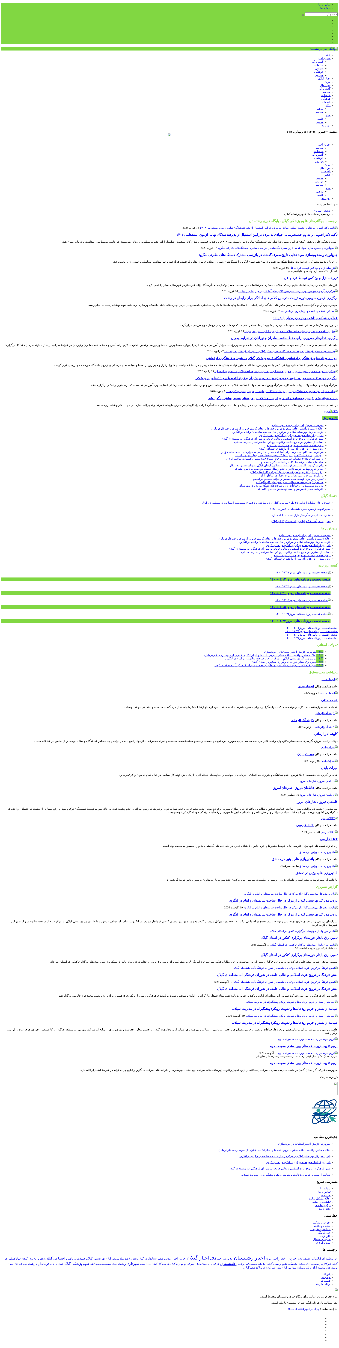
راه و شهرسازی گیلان (253, 1264)
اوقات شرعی (323, 1283)
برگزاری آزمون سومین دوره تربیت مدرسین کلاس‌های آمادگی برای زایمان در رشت (281, 298)
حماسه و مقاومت (320, 1229)
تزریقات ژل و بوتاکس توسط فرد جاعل (311, 278)
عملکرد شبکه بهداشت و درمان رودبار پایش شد (305, 318)
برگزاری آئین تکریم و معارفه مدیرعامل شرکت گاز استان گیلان (286, 472)
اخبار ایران (272, 1258)
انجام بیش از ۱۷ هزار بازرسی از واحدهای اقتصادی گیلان (291, 448)
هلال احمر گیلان (273, 1268)
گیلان (246, 1267)
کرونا (262, 1267)
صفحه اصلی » (322, 210)
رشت (241, 1264)
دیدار (264, 1264)
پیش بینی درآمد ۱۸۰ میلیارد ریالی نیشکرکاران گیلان (301, 521)
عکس (327, 105)
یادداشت (326, 101)
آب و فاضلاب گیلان (306, 1259)
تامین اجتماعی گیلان (59, 1258)
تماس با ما (324, 4)
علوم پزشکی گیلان (77, 1264)
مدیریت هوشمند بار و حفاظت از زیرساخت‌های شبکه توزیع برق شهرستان (281, 485)
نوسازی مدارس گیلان (293, 1267)
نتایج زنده (325, 1235)
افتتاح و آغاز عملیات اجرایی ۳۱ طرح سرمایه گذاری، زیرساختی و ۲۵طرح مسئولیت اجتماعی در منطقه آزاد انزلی (266, 502)
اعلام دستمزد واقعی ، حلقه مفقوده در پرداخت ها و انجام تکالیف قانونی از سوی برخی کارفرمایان (267, 428)
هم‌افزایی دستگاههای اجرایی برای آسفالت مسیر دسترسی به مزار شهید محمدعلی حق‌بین (272, 452)
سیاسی (319, 68)
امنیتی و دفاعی (322, 1225)
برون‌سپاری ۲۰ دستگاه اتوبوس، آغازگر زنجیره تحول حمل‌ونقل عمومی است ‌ (279, 455)
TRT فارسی (305, 825)
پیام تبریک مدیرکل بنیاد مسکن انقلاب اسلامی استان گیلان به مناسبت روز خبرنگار (276, 465)
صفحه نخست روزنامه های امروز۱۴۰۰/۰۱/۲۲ (311, 637)
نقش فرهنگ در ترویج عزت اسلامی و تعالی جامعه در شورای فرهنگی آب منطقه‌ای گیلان (272, 438)
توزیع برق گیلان (31, 1258)
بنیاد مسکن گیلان (115, 1258)
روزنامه (326, 125)
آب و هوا (326, 1277)
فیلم (328, 115)
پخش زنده (325, 1208)
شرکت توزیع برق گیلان (182, 1264)
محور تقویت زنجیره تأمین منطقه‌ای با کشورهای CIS (300, 508)
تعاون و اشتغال (322, 1239)
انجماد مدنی (306, 686)
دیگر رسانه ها (323, 1205)
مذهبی (319, 108)
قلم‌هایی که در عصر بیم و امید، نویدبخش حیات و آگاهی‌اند (290, 488)
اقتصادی (318, 65)
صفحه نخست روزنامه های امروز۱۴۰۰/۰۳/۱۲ (311, 627)
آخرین (327, 411)
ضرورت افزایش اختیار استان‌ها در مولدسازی (297, 425)
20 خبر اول (330, 418)
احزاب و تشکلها (322, 1222)
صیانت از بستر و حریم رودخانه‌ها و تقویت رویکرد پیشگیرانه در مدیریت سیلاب (278, 441)
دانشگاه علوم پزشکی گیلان (282, 1264)
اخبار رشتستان (249, 1258)
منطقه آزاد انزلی (315, 1267)
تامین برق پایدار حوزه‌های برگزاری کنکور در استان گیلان (291, 435)
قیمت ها (326, 1280)
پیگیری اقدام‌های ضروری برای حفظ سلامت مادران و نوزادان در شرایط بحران (284, 338)
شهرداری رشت (128, 1264)
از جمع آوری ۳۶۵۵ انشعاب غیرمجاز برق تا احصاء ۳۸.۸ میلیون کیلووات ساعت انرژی (274, 458)
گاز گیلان (254, 1268)
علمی (320, 118)
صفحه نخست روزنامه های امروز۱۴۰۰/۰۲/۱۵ (311, 634)
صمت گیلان (95, 1264)
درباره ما (325, 7)
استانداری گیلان (147, 1258)
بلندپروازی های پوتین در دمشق (293, 859)
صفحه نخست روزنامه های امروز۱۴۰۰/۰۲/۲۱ (311, 631)
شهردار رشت (145, 1264)
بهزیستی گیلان (95, 1258)
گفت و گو (317, 61)
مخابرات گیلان (20, 1264)
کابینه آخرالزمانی (302, 720)
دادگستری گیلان (304, 1264)
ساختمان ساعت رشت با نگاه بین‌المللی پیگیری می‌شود (291, 462)
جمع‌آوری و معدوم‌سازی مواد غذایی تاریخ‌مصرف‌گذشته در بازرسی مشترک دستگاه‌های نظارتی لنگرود (268, 255)
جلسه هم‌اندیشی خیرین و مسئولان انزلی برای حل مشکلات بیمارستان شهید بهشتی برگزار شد (273, 398)
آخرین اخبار (324, 58)
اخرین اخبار (179, 1258)
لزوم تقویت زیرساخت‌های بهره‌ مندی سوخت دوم (295, 445)
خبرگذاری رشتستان (321, 1264)
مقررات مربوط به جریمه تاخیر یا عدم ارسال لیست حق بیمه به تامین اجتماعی (278, 468)
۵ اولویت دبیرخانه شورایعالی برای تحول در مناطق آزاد (292, 475)
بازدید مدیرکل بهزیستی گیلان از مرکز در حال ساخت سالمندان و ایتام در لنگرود (277, 431)
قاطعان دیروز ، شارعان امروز (293, 788)
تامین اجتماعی (79, 1259)
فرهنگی (318, 71)
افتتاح (133, 1259)
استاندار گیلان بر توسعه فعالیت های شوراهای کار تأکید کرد (289, 482)
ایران (328, 81)
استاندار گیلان (164, 1259)
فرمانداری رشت (39, 1264)
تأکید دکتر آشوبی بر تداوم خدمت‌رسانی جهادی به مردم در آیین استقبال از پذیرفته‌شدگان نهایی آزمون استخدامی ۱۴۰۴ (257, 234)
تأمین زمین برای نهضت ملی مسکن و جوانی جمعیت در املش (288, 478)
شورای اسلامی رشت (108, 1264)
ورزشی (319, 75)
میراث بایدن (305, 754)
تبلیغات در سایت (321, 1201)
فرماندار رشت (56, 1264)
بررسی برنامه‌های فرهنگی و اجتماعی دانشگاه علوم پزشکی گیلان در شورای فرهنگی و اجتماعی (272, 358)
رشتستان (228, 1263)
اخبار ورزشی (228, 1259)
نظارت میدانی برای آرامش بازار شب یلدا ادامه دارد (301, 515)
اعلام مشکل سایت (320, 1198)
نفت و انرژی (323, 1242)
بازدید (128, 1258)
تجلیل (42, 1259)
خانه (328, 55)
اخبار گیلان (324, 78)
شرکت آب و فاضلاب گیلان (207, 1264)
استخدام (326, 1195)
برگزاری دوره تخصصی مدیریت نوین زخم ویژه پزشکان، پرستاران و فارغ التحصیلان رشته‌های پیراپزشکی (266, 378)
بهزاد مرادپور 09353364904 (304, 1308)
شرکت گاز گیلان (161, 1263)
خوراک (327, 1273)
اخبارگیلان (216, 1258)
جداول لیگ (324, 1232)
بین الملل (325, 85)
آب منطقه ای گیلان (326, 1258)
